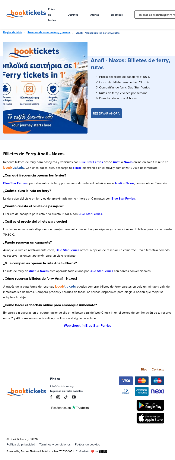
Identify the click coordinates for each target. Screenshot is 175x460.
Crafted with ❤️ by (87, 451)
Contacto (158, 369)
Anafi (116, 162)
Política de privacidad (20, 444)
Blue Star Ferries (91, 162)
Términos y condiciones (55, 444)
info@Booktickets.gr (62, 386)
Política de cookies (87, 444)
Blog (144, 369)
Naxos (128, 162)
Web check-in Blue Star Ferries (87, 325)
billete (77, 167)
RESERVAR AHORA (106, 113)
